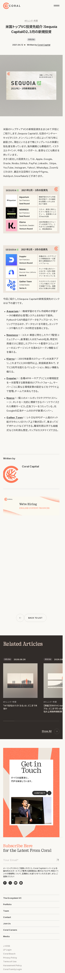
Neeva (10, 398)
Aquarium (12, 311)
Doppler (11, 378)
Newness (12, 335)
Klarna (10, 358)
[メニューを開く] (56, 6)
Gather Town (14, 417)
